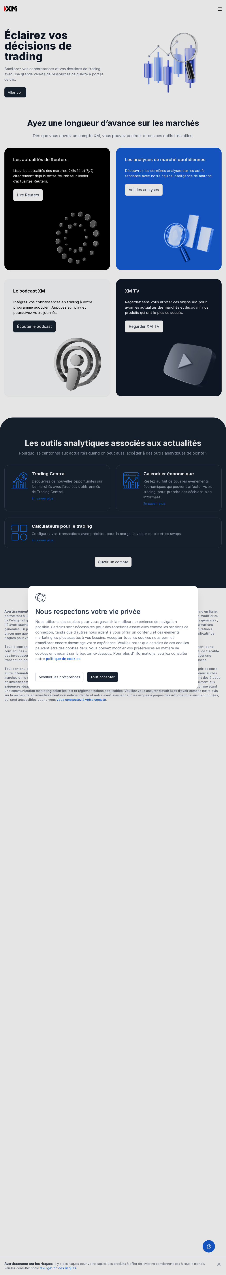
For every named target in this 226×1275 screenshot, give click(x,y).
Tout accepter (102, 677)
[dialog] (113, 637)
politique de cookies (63, 658)
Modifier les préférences (59, 677)
